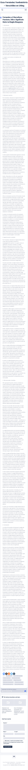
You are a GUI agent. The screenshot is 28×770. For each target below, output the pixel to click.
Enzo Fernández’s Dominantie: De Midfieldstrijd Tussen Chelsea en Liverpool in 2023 (19, 711)
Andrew (14, 689)
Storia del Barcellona (19, 684)
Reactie (5, 722)
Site (4, 736)
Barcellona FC (9, 675)
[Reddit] (9, 674)
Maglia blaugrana (17, 680)
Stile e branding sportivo (8, 684)
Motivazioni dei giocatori (8, 682)
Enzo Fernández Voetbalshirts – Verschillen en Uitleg (14, 4)
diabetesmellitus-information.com (18, 765)
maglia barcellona (12, 88)
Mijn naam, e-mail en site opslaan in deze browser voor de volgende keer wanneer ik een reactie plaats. (13, 742)
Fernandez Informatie (6, 691)
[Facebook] (4, 674)
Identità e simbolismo (7, 680)
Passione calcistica (19, 682)
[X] (6, 674)
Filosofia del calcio (16, 678)
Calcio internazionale (18, 675)
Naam (5, 731)
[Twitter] (11, 674)
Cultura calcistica (6, 678)
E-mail (16, 731)
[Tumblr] (14, 674)
